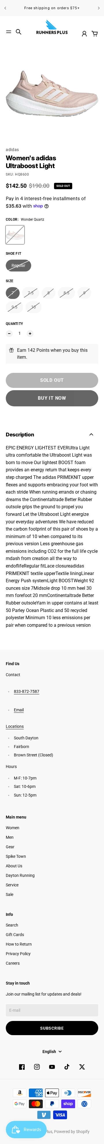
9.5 (14, 307)
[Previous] (5, 8)
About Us (14, 866)
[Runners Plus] (52, 27)
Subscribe (52, 1028)
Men (10, 837)
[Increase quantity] (30, 333)
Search (12, 925)
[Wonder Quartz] (15, 235)
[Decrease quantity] (9, 333)
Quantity (14, 324)
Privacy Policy (18, 953)
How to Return (19, 944)
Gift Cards (15, 934)
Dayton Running (20, 875)
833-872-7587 (26, 691)
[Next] (99, 8)
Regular (18, 265)
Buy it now (52, 398)
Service (12, 885)
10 (33, 307)
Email (19, 710)
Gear (10, 846)
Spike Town (16, 856)
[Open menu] (9, 32)
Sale (9, 894)
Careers (13, 963)
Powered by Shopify (72, 1131)
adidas (12, 149)
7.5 (31, 293)
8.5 (66, 293)
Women (12, 827)
